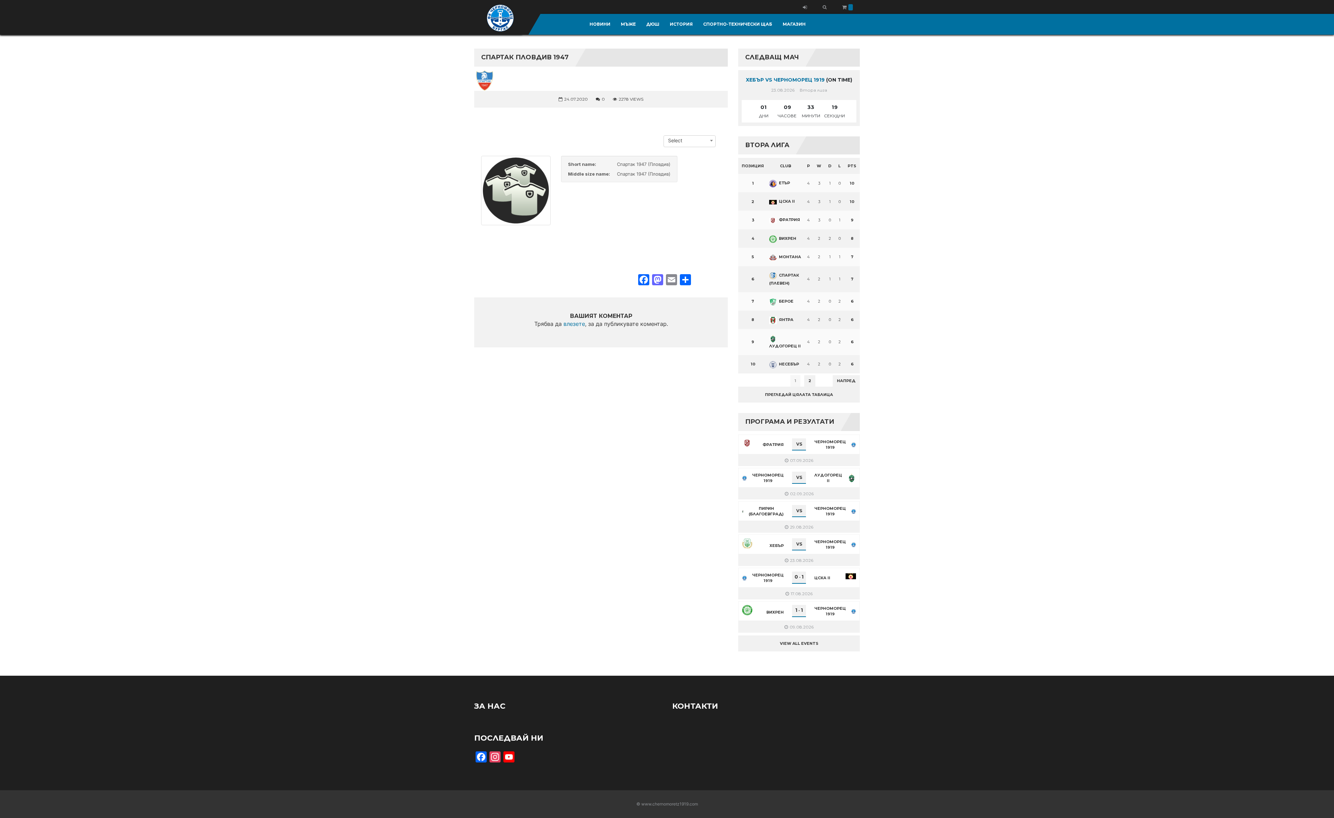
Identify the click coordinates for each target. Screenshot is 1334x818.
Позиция (753, 165)
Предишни (755, 380)
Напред (846, 380)
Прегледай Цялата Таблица (799, 394)
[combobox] (689, 140)
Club (785, 165)
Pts (852, 165)
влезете (574, 323)
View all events (799, 643)
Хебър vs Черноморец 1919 (785, 80)
